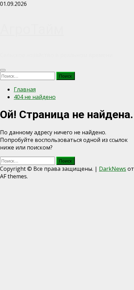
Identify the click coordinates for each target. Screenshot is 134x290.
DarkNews (112, 168)
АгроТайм (32, 29)
